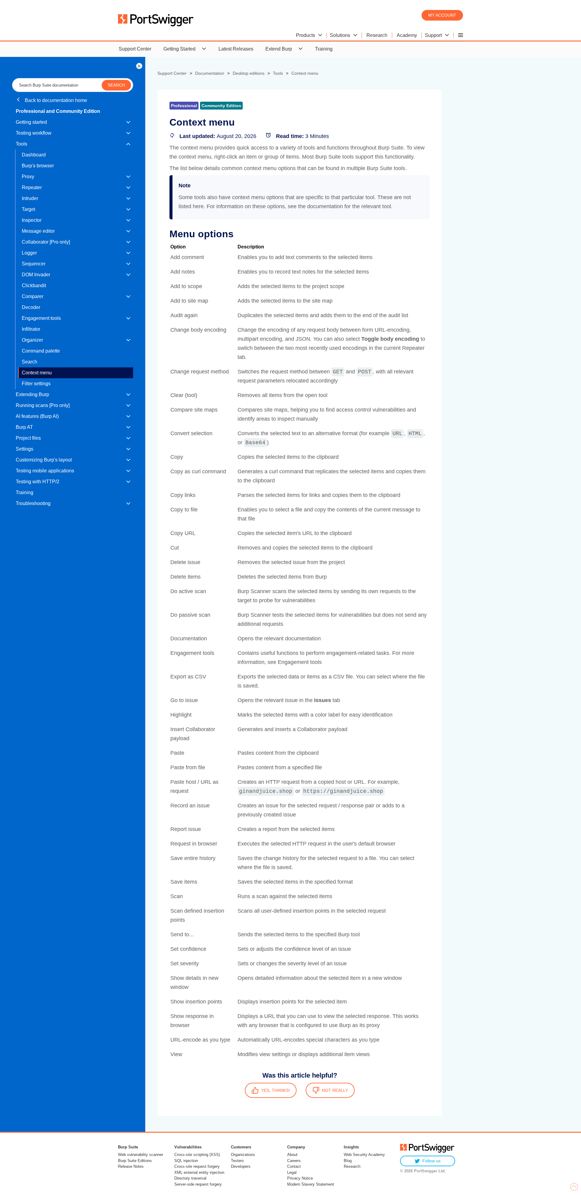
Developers (241, 1166)
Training (324, 48)
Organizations (243, 1154)
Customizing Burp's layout (44, 459)
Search (29, 361)
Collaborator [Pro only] (46, 242)
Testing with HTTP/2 (37, 481)
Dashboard (34, 154)
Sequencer (33, 263)
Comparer (32, 296)
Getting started (31, 122)
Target (28, 209)
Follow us (431, 1160)
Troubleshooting (33, 503)
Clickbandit (34, 285)
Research (352, 1166)
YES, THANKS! (275, 1090)
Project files (28, 438)
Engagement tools (41, 318)
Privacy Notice (300, 1178)
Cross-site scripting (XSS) (197, 1154)
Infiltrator (31, 329)
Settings (24, 448)
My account (442, 15)
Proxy (28, 176)
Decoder (31, 307)
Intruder (30, 198)
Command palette (41, 350)
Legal (292, 1172)
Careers (294, 1160)
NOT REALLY (335, 1090)
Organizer (32, 340)
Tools (21, 143)
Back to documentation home (55, 100)
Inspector (31, 220)
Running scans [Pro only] (43, 405)
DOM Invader (36, 274)
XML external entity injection (199, 1172)
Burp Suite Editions (135, 1160)
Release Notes (131, 1166)
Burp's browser (38, 165)
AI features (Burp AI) (37, 416)
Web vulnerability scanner (140, 1154)
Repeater (32, 187)
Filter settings (36, 383)
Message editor (38, 231)
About (292, 1154)
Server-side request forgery (198, 1184)
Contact (294, 1166)
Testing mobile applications (45, 470)
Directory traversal (190, 1178)
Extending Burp (32, 394)
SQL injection (186, 1160)
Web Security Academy (364, 1154)
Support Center (135, 48)
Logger (29, 252)
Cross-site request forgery (197, 1166)
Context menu (37, 372)
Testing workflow (33, 133)
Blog (348, 1160)
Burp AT (24, 427)
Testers (237, 1160)
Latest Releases (235, 48)
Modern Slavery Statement (310, 1184)
